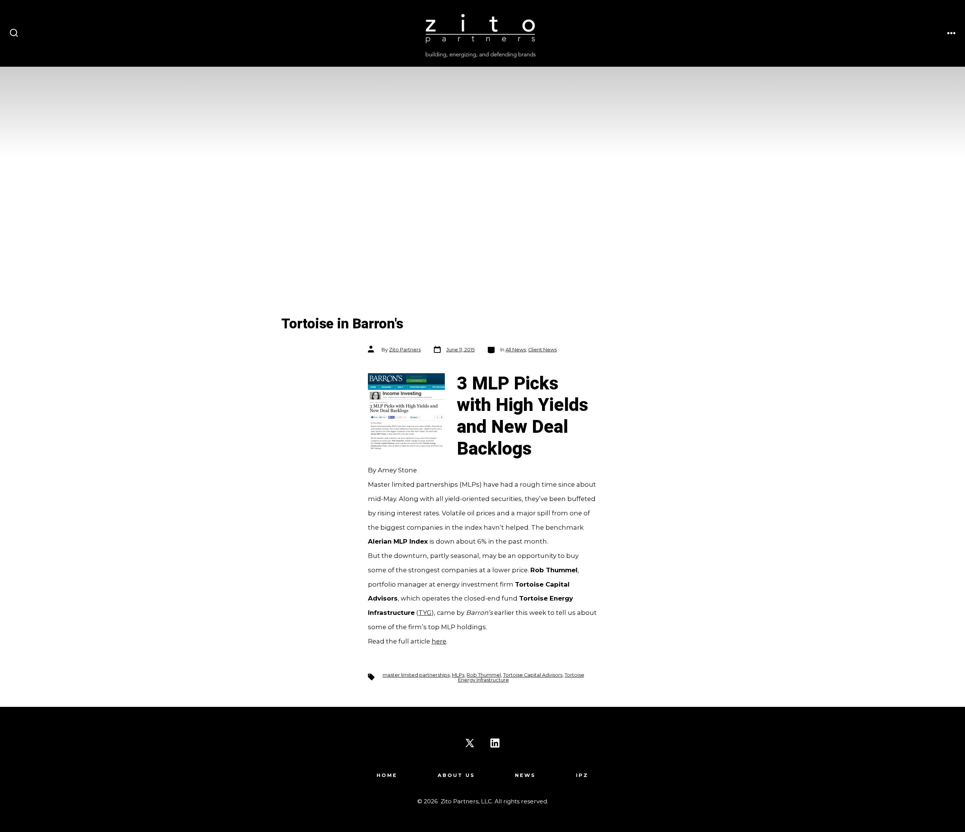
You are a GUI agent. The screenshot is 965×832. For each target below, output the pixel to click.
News (525, 775)
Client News (542, 349)
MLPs (458, 675)
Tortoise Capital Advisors (532, 675)
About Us (456, 775)
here (439, 641)
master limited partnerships (416, 675)
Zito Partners (405, 349)
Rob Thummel (484, 675)
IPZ (582, 775)
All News (515, 349)
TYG (425, 612)
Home (387, 775)
